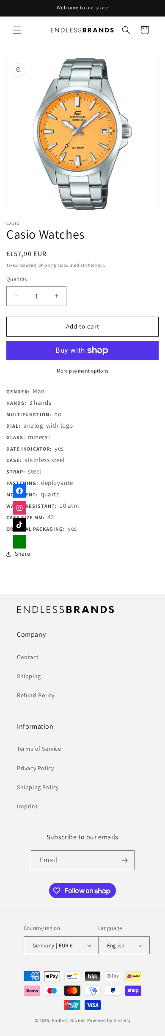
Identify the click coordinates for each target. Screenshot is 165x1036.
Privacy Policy (35, 768)
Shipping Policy (38, 787)
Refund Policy (36, 695)
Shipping (47, 265)
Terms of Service (39, 748)
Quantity (17, 279)
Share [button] (22, 553)
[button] (17, 30)
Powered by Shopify (109, 1020)
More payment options (83, 371)
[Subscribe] (125, 860)
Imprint (27, 806)
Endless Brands (69, 1020)
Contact (27, 657)
